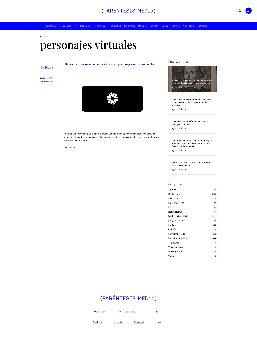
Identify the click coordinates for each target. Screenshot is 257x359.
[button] (248, 10)
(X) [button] (159, 322)
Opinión (142, 26)
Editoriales (173, 198)
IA (76, 26)
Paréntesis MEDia (46, 78)
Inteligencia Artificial (178, 216)
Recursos (153, 26)
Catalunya (202, 26)
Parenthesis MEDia (192, 238)
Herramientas (100, 26)
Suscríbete (51, 26)
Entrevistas (129, 26)
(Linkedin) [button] (118, 322)
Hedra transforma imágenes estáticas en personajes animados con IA (109, 64)
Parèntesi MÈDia (192, 233)
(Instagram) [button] (139, 322)
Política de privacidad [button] (128, 312)
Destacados (65, 26)
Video (171, 256)
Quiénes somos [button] (100, 312)
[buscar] (240, 10)
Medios (164, 26)
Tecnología (85, 26)
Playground (115, 26)
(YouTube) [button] (97, 322)
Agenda (172, 189)
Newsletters (188, 26)
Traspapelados (175, 247)
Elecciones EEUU (176, 202)
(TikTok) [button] (156, 312)
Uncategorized (175, 251)
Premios (176, 26)
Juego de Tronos (176, 220)
